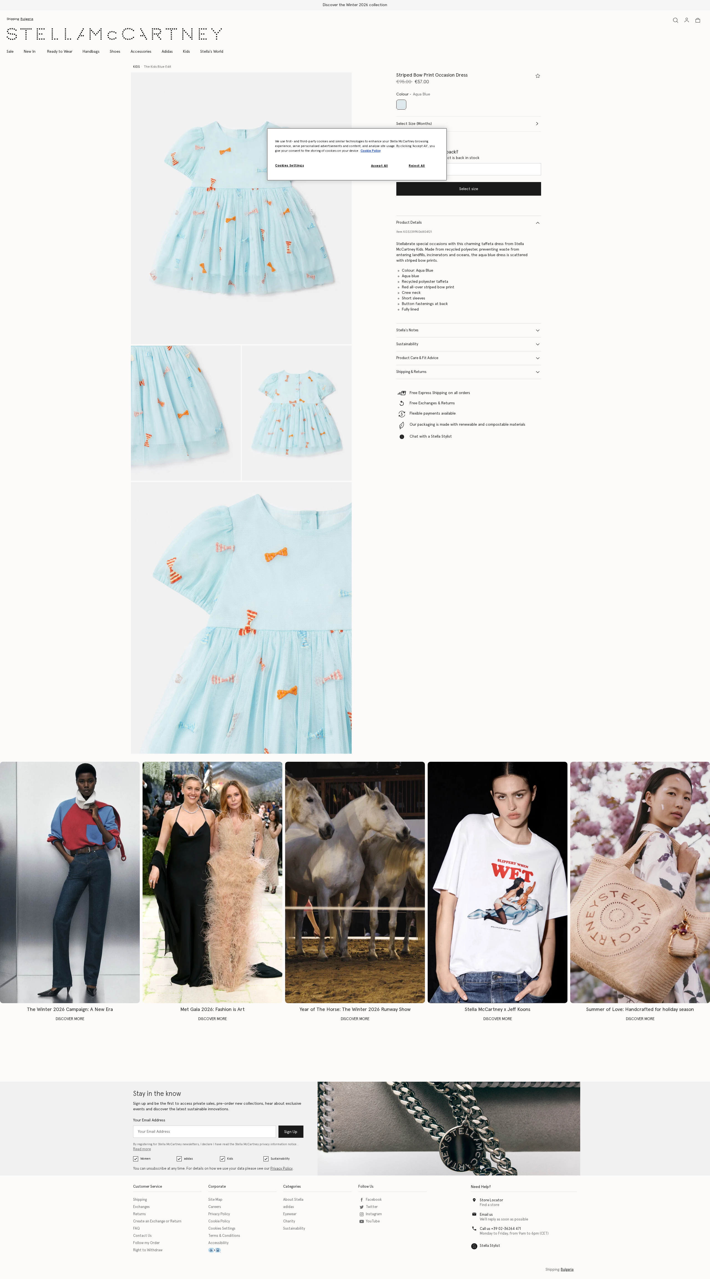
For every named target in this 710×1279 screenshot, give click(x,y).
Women (145, 1158)
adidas (188, 1158)
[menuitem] (29, 51)
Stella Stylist (490, 1246)
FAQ (136, 1228)
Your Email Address (149, 1120)
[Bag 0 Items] (697, 20)
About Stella (293, 1200)
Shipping (140, 1200)
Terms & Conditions (224, 1236)
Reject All (417, 165)
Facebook (374, 1200)
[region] (357, 154)
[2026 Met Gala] (212, 882)
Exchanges (141, 1207)
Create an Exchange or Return (157, 1221)
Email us (486, 1215)
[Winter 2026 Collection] (70, 882)
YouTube (373, 1221)
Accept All (379, 165)
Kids (230, 1158)
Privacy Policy (281, 1168)
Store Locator (491, 1200)
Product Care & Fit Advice (417, 358)
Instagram (374, 1214)
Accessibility (218, 1243)
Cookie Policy (219, 1221)
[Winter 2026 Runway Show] (355, 882)
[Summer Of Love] (640, 882)
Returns (139, 1214)
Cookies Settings (221, 1228)
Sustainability (407, 344)
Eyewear (289, 1214)
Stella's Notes (407, 330)
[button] (241, 208)
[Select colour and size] (537, 75)
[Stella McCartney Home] (114, 34)
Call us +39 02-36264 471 (500, 1229)
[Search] (675, 20)
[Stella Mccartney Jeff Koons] (497, 882)
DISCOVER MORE (70, 1019)
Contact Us (142, 1236)
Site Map (215, 1200)
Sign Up (290, 1132)
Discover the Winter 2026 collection (355, 5)
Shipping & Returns (411, 372)
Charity (289, 1221)
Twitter (372, 1207)
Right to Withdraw (148, 1250)
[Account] (686, 20)
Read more (142, 1149)
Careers (214, 1207)
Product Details (409, 222)
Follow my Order (146, 1243)
